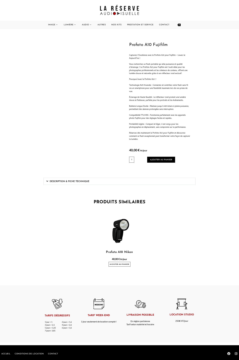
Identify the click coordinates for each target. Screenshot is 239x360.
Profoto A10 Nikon (119, 252)
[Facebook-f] (228, 353)
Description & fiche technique (69, 181)
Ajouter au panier (161, 160)
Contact (53, 354)
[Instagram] (236, 353)
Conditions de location (29, 354)
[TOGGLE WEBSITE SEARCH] (188, 25)
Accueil (5, 354)
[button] (119, 181)
